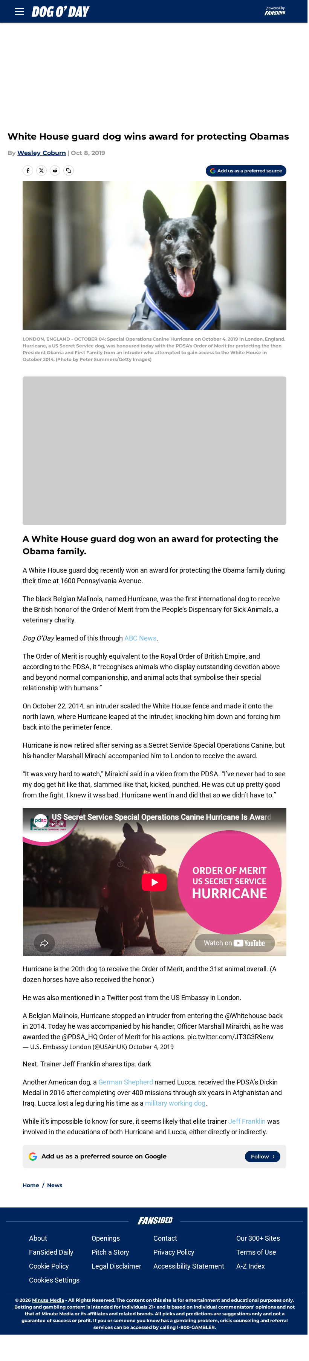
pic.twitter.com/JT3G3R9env (230, 1037)
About (38, 1238)
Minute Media (48, 1300)
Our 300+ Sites (258, 1238)
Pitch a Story (110, 1252)
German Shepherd (125, 1082)
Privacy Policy (173, 1252)
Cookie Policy (49, 1266)
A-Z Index (250, 1266)
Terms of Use (256, 1252)
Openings (106, 1238)
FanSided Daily (51, 1252)
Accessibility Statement (188, 1266)
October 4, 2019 (151, 1047)
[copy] (68, 170)
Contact (165, 1238)
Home (31, 1185)
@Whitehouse (246, 1016)
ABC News (140, 638)
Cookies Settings (54, 1280)
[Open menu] (19, 11)
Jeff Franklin (247, 1121)
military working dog (175, 1103)
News (54, 1185)
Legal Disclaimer (116, 1266)
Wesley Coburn (41, 153)
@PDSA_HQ (80, 1037)
